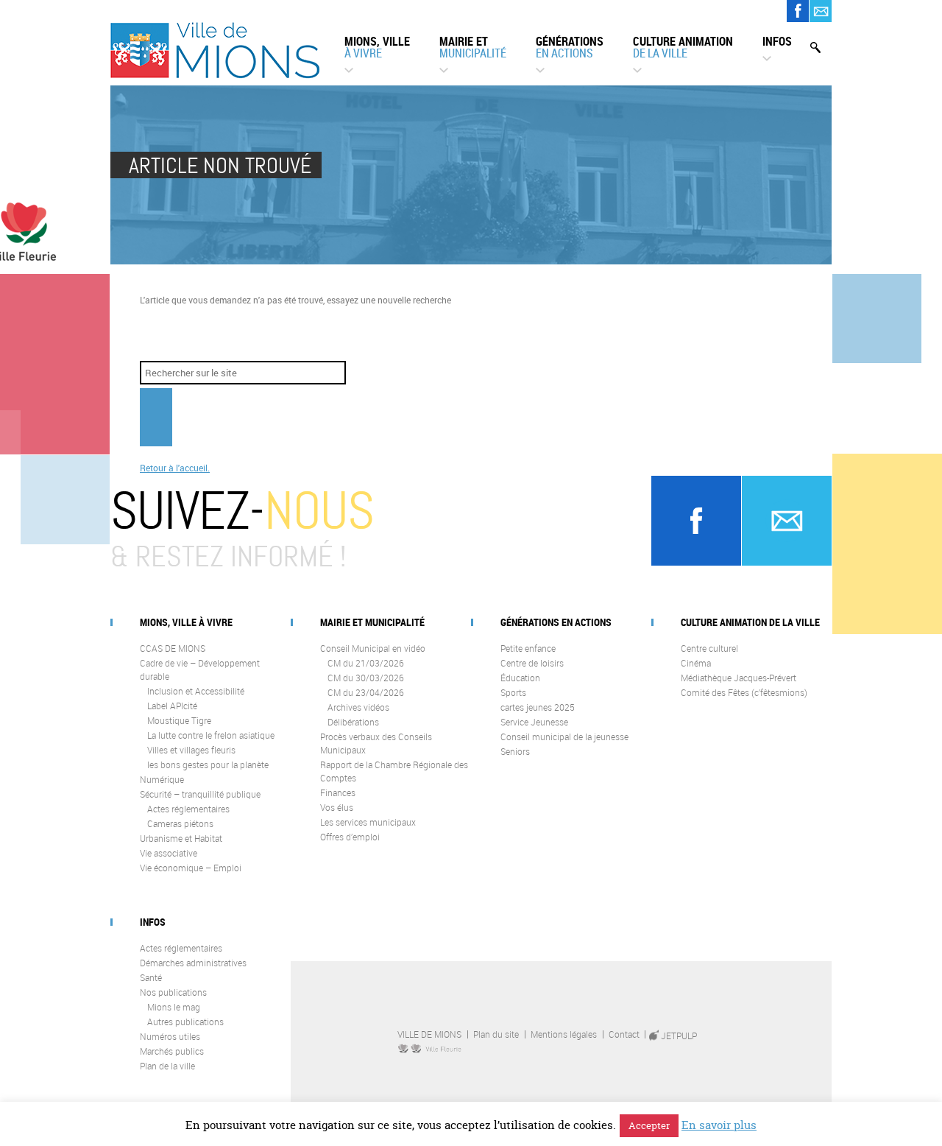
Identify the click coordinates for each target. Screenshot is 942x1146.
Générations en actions (556, 622)
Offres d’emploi (350, 837)
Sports (513, 692)
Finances (337, 792)
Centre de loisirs (532, 663)
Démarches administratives (193, 963)
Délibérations (353, 722)
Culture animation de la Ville (750, 622)
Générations (569, 47)
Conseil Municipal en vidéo (372, 648)
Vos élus (336, 807)
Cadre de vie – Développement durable (200, 669)
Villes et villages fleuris (191, 750)
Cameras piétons (180, 823)
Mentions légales (564, 1034)
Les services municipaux (368, 822)
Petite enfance (528, 648)
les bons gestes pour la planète (208, 764)
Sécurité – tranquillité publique (200, 794)
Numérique (162, 779)
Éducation (520, 677)
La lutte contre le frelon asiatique (211, 735)
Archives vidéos (358, 707)
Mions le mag (173, 1007)
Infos (777, 41)
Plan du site (496, 1034)
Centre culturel (709, 648)
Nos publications (173, 992)
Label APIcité (172, 705)
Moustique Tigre (179, 720)
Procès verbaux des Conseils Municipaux (376, 743)
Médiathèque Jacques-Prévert (738, 677)
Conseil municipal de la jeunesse (564, 736)
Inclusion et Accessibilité (195, 691)
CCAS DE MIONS (172, 648)
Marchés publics (172, 1051)
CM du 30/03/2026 (365, 677)
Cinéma (696, 663)
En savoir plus (719, 1125)
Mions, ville (377, 47)
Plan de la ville (167, 1066)
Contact (624, 1034)
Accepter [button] (649, 1125)
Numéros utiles (170, 1036)
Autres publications (185, 1021)
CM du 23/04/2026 (365, 692)
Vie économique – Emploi (190, 867)
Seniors (515, 751)
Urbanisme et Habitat (181, 838)
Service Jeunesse (534, 722)
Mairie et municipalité (372, 622)
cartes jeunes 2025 (537, 707)
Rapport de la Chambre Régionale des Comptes (394, 771)
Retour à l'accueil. (175, 468)
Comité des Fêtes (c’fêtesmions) (744, 692)
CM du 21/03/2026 (365, 663)
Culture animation (683, 47)
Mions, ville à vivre (186, 622)
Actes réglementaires (188, 809)
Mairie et (472, 47)
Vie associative (168, 853)
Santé (151, 977)
